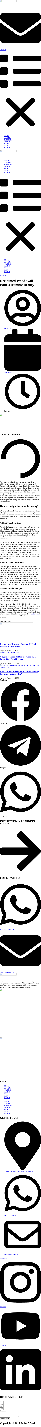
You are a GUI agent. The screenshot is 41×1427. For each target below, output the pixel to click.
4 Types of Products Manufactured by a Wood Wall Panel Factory (18, 658)
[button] (20, 92)
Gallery (7, 143)
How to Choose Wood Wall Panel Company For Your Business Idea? (19, 672)
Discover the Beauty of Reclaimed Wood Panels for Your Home (18, 645)
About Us (7, 138)
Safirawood (35, 614)
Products (7, 142)
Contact (7, 147)
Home (6, 136)
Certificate (7, 140)
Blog (6, 145)
